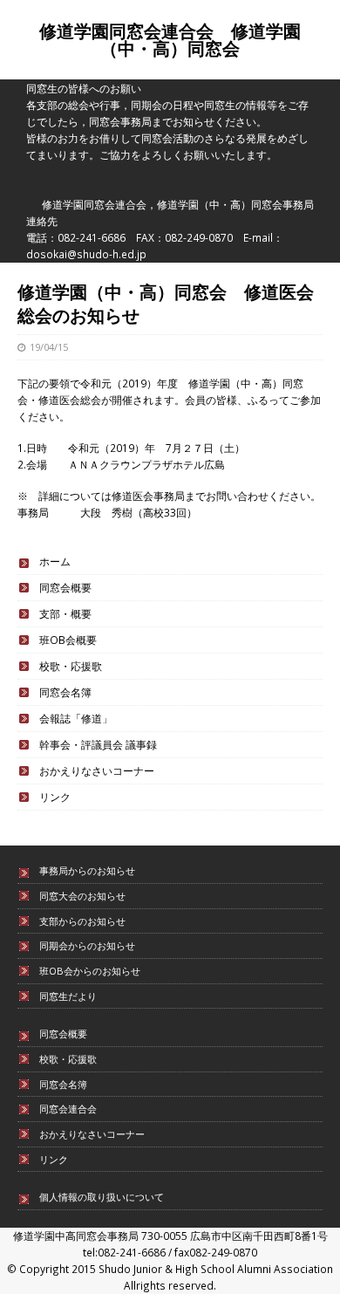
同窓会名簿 (65, 692)
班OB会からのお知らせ (89, 970)
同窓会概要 (65, 587)
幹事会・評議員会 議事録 (98, 744)
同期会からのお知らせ (87, 945)
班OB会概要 (68, 640)
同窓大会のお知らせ (82, 895)
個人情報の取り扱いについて (101, 1196)
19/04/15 (49, 346)
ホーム (55, 561)
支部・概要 (65, 613)
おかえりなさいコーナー (96, 770)
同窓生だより (68, 996)
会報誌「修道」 (75, 718)
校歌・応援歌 (70, 666)
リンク (55, 797)
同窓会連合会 (68, 1108)
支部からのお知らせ (82, 921)
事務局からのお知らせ (87, 870)
